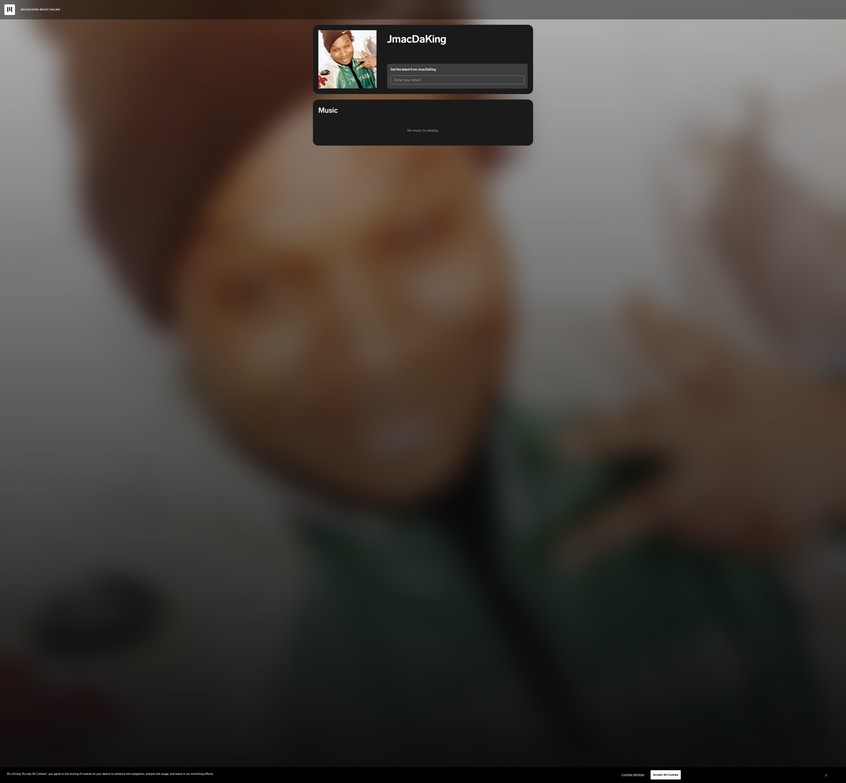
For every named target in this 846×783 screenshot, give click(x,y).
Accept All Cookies (665, 774)
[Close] (826, 775)
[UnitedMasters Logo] (9, 9)
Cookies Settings (633, 774)
